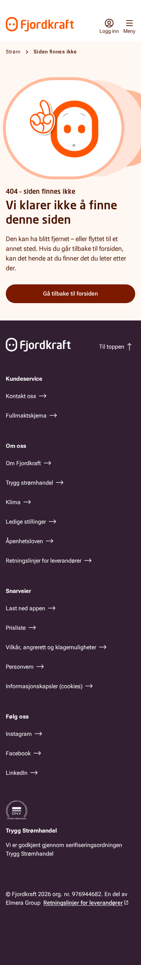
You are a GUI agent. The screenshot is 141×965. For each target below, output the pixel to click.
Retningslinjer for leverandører (83, 902)
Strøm (13, 51)
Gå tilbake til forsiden (70, 293)
